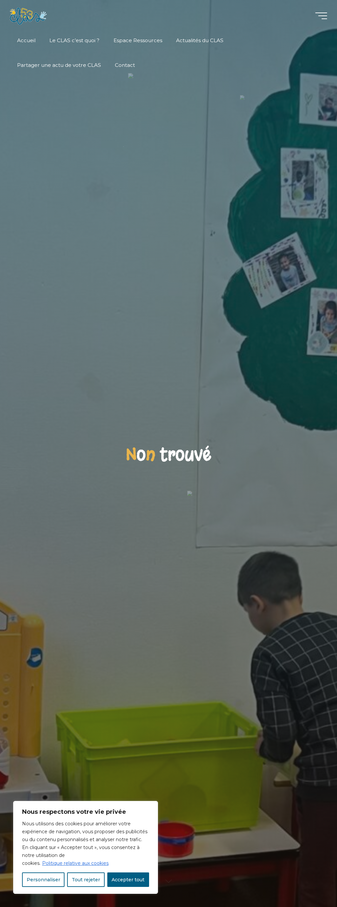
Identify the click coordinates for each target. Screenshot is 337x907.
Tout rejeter (86, 880)
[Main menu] (321, 16)
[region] (85, 847)
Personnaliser (43, 880)
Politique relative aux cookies (75, 863)
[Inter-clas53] (28, 16)
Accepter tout (128, 880)
